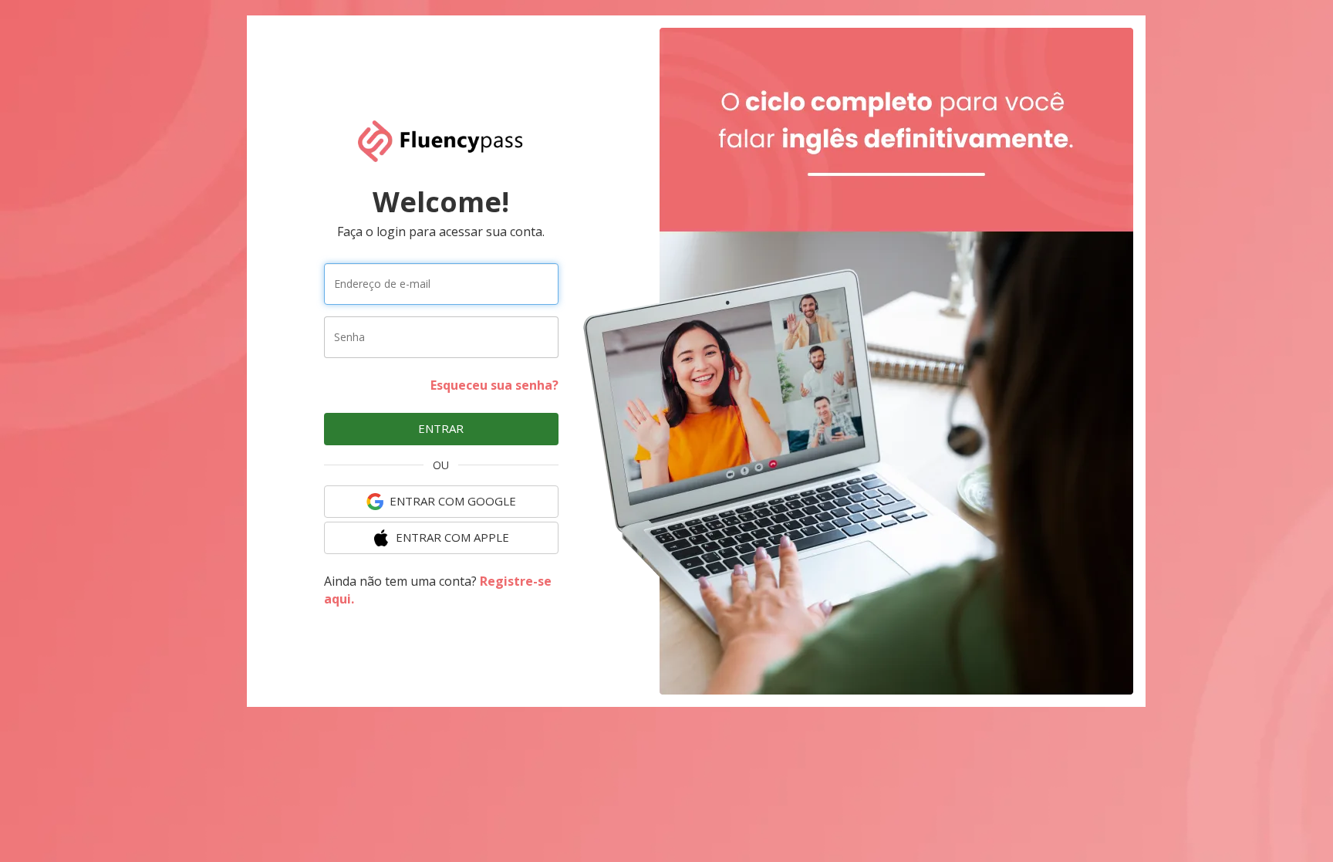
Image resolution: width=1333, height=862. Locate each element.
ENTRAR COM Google (453, 501)
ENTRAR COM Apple (452, 537)
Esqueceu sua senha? (494, 385)
